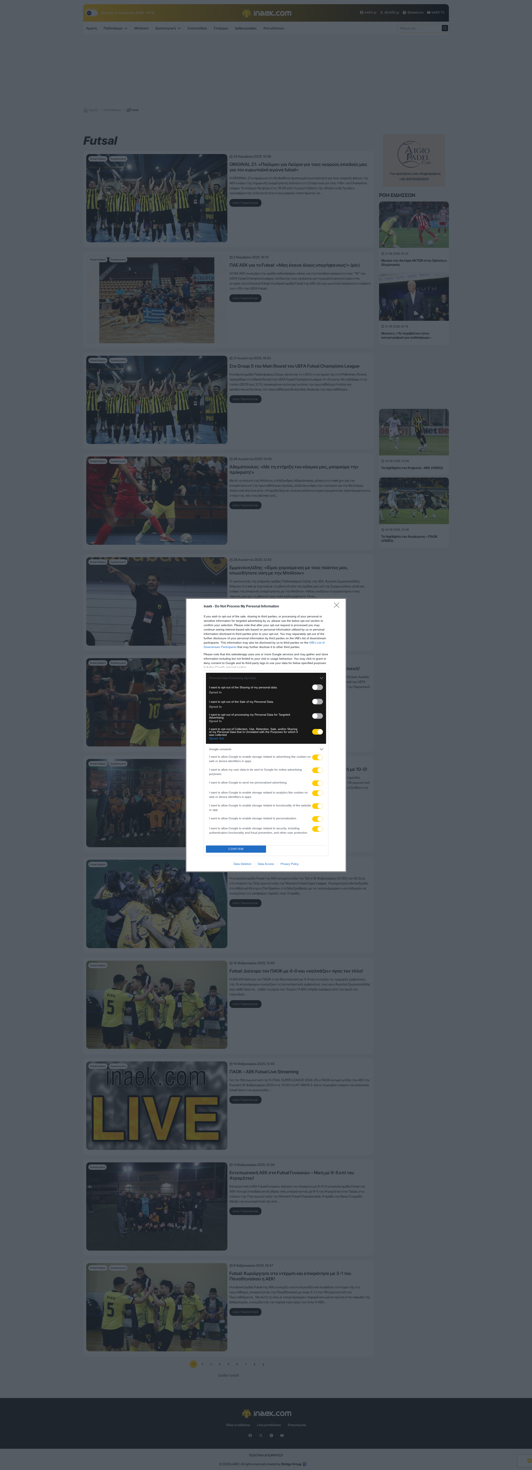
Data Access (266, 864)
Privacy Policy (290, 864)
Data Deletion (242, 864)
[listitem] (266, 678)
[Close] (338, 607)
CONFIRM (236, 849)
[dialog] (266, 735)
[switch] (317, 687)
